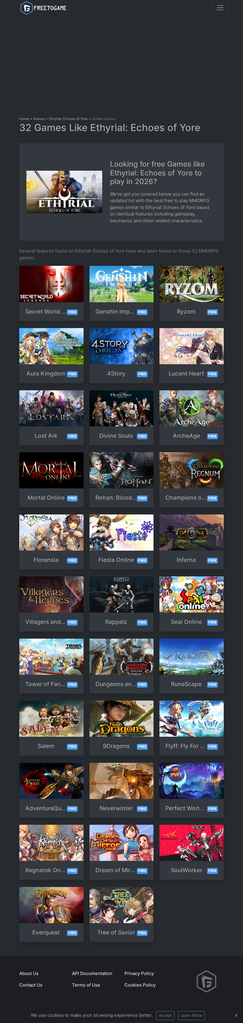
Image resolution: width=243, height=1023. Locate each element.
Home (24, 118)
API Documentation (92, 973)
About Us (29, 973)
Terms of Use (86, 985)
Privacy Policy (139, 973)
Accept (165, 1015)
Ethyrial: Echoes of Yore (68, 118)
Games (39, 118)
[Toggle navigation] (220, 7)
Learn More (191, 1015)
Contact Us (30, 985)
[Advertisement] (131, 64)
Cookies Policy (140, 985)
